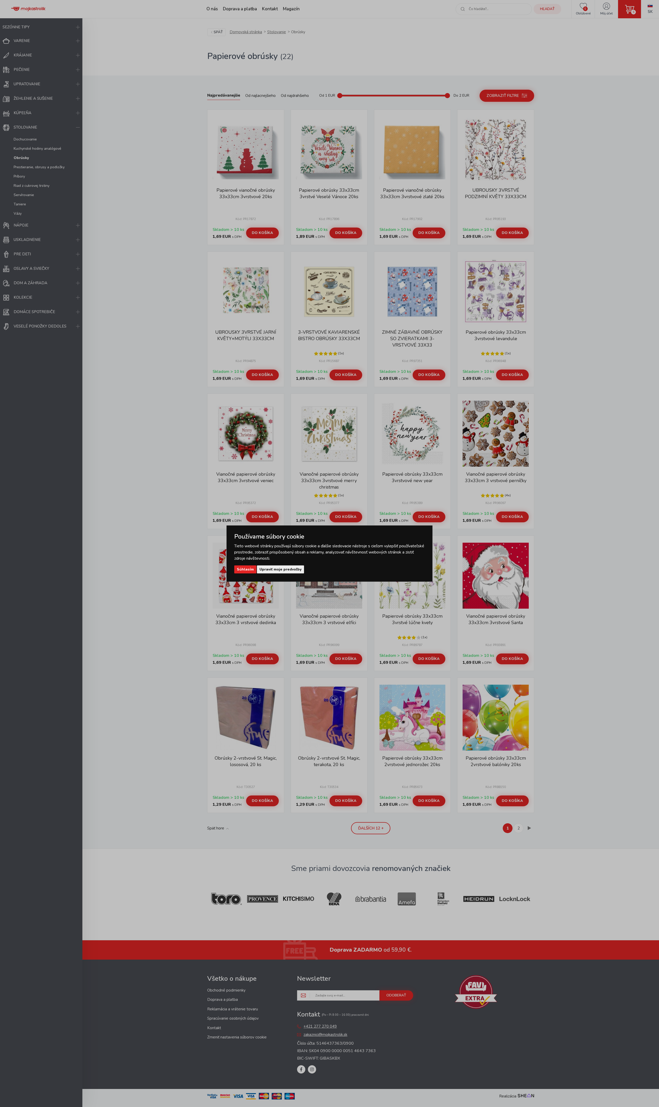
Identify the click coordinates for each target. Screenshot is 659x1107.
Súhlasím (245, 569)
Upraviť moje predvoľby (280, 569)
